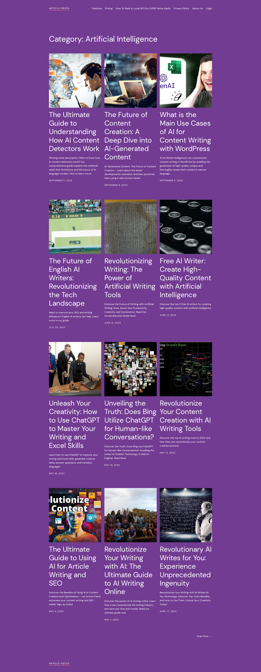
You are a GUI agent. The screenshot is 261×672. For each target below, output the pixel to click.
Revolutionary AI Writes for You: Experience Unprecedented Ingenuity (186, 566)
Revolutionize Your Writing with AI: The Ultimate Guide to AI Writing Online (128, 570)
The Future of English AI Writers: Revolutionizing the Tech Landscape (73, 282)
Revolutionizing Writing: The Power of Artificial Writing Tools (130, 278)
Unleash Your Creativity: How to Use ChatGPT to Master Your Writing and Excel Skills (74, 424)
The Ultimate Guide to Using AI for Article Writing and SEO (72, 566)
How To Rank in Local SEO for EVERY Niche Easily (143, 8)
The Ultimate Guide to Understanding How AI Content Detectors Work (74, 131)
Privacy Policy (181, 8)
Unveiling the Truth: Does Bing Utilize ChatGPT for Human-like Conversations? (130, 420)
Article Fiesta (59, 8)
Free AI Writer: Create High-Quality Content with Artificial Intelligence (185, 278)
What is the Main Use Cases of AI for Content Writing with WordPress (185, 131)
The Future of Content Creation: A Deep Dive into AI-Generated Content (128, 135)
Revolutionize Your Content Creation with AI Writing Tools (185, 416)
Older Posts (204, 636)
